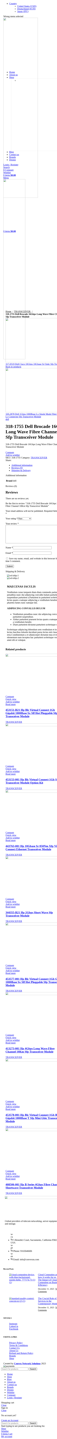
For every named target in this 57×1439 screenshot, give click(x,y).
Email (9, 553)
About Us (13, 1350)
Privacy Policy (16, 1342)
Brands (12, 1356)
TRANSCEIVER (22, 311)
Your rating (12, 518)
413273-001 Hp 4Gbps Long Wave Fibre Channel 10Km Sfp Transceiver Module (30, 1050)
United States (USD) (26, 6)
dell (7, 419)
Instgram (13, 1323)
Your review (12, 523)
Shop (11, 1358)
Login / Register (14, 1397)
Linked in (13, 1326)
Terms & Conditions (18, 1345)
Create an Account (9, 1420)
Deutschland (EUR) (26, 9)
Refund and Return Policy (21, 1353)
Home (9, 311)
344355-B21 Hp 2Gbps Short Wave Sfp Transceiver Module (29, 914)
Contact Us (14, 1348)
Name (9, 547)
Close (3, 1405)
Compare (11, 1395)
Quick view (11, 699)
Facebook (13, 1329)
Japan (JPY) (22, 11)
